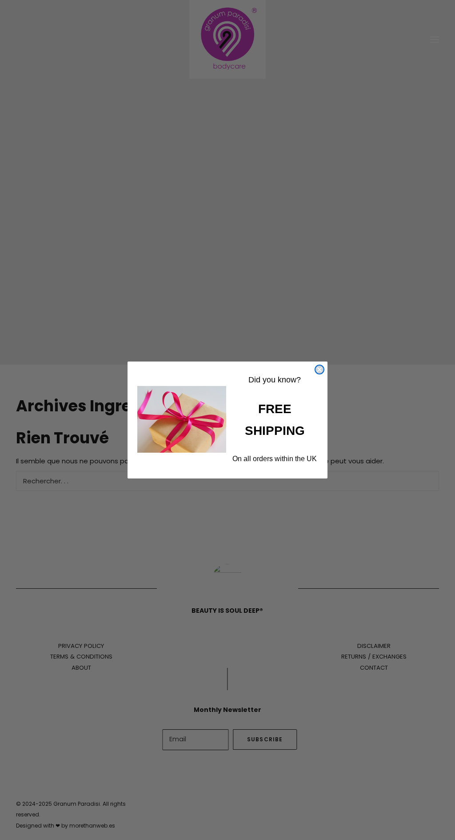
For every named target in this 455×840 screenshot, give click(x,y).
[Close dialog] (319, 369)
